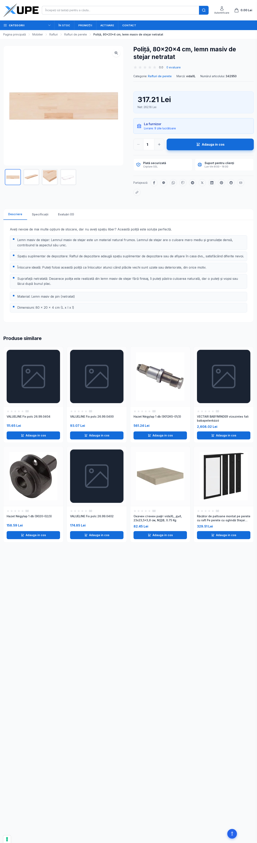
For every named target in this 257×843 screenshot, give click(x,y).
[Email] (240, 182)
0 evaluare (173, 67)
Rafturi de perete (75, 34)
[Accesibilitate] (232, 834)
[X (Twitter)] (202, 182)
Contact (129, 25)
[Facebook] (154, 182)
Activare (107, 25)
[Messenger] (163, 182)
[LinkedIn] (211, 182)
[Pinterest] (221, 182)
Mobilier (37, 34)
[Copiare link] (137, 192)
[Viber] (183, 182)
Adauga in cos (36, 435)
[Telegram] (192, 182)
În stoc (64, 25)
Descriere (15, 214)
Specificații (40, 214)
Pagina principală (14, 34)
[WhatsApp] (173, 182)
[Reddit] (231, 182)
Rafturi (53, 34)
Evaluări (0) (66, 214)
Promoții (85, 25)
